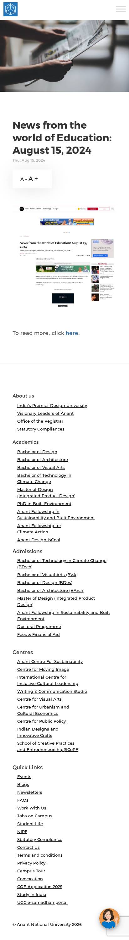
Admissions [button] (27, 551)
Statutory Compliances (40, 428)
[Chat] (109, 918)
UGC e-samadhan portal (42, 902)
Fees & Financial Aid (38, 634)
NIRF (22, 831)
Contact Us (28, 847)
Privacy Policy (31, 862)
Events (24, 776)
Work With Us (31, 807)
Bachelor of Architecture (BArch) (51, 590)
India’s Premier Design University (52, 405)
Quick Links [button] (28, 767)
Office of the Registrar (40, 421)
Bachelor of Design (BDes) (44, 582)
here (72, 333)
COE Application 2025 (39, 886)
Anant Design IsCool (38, 539)
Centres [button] (23, 652)
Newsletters (29, 792)
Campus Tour (31, 870)
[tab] (64, 381)
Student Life (30, 823)
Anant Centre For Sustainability (50, 661)
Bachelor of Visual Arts (41, 467)
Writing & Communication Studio (52, 691)
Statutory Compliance (39, 839)
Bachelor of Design (37, 451)
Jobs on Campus (34, 815)
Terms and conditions (40, 855)
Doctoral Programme (39, 626)
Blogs (23, 784)
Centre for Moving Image (43, 669)
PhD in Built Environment (44, 503)
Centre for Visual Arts (39, 699)
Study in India (31, 894)
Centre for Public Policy (41, 721)
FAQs (22, 800)
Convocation (30, 878)
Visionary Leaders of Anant (45, 413)
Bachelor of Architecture (42, 459)
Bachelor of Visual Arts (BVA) (47, 574)
